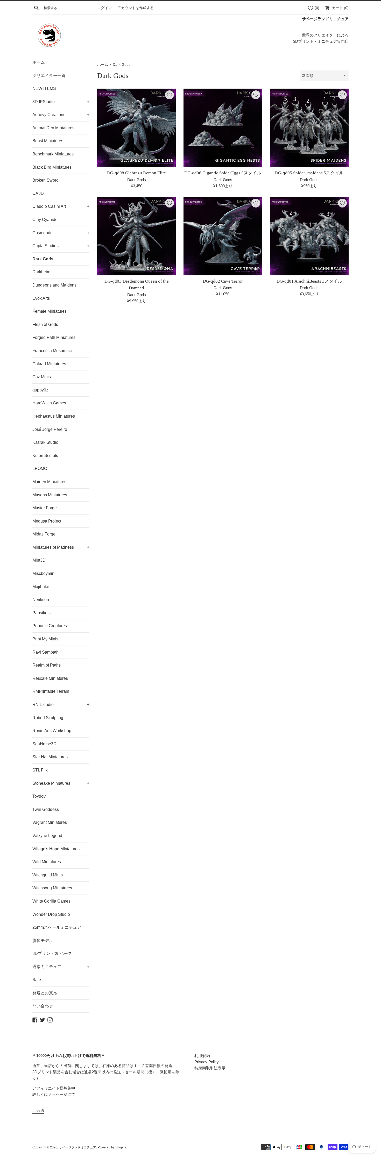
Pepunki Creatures (49, 626)
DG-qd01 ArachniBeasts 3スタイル (309, 281)
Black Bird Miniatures (52, 167)
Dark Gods (42, 259)
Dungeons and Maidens (54, 285)
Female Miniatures (49, 311)
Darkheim (41, 272)
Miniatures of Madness (60, 547)
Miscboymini (43, 573)
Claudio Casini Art (60, 206)
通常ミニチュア (60, 966)
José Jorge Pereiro (49, 429)
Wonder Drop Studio (51, 914)
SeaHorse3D (44, 744)
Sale (36, 979)
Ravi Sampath (45, 652)
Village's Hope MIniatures (56, 849)
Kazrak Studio (45, 442)
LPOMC (39, 468)
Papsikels (41, 613)
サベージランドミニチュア (77, 1147)
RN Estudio (60, 704)
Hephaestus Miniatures (53, 416)
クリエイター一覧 (49, 75)
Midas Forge (43, 534)
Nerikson (40, 599)
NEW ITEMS (44, 88)
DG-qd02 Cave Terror (223, 281)
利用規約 (202, 1055)
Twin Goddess (45, 809)
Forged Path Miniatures (53, 337)
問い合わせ (42, 1006)
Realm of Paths (46, 665)
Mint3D (39, 560)
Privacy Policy (206, 1062)
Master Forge (44, 508)
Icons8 (38, 1111)
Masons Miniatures (49, 495)
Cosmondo (60, 233)
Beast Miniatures (47, 141)
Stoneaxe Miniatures (60, 783)
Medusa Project (46, 521)
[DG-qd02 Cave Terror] (223, 236)
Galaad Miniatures (49, 364)
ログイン (104, 8)
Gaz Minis (41, 377)
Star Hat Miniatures (50, 757)
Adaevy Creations (60, 114)
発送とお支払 (44, 993)
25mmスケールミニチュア (56, 927)
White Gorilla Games (51, 901)
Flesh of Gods (45, 324)
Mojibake (40, 586)
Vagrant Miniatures (49, 822)
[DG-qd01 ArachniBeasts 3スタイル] (309, 236)
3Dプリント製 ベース (52, 953)
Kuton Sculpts (45, 455)
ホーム (38, 62)
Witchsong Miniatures (52, 888)
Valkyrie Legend (47, 835)
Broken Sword (45, 180)
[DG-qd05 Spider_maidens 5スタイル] (309, 128)
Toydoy (39, 796)
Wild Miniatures (46, 862)
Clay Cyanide (45, 219)
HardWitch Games (49, 403)
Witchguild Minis (47, 875)
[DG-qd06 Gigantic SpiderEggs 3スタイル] (223, 128)
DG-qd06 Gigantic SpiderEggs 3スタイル (222, 172)
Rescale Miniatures (50, 678)
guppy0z (40, 390)
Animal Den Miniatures (53, 128)
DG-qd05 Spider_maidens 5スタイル (309, 172)
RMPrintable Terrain (50, 691)
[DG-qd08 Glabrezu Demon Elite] (136, 128)
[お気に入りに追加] (169, 95)
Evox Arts (41, 298)
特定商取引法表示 (209, 1068)
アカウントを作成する (135, 8)
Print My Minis (45, 639)
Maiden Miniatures (49, 482)
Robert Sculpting (47, 718)
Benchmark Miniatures (53, 154)
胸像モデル (42, 940)
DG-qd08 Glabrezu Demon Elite (136, 172)
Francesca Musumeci (52, 350)
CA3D (38, 193)
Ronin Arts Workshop (51, 730)
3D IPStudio (60, 101)
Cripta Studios (60, 246)
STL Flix (40, 770)
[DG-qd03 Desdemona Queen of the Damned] (136, 236)
